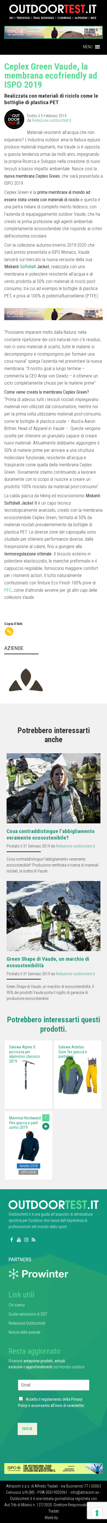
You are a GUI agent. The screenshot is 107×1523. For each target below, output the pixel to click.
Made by (52, 1517)
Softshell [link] (28, 266)
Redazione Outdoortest (27, 1323)
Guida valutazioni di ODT (28, 1314)
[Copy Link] (9, 631)
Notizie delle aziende (24, 1332)
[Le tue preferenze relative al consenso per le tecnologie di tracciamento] (97, 1513)
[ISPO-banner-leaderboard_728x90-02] (53, 1468)
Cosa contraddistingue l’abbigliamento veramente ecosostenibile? (51, 834)
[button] (87, 47)
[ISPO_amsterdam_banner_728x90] (53, 30)
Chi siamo (17, 1305)
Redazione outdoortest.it (51, 120)
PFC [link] (8, 590)
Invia (27, 1428)
